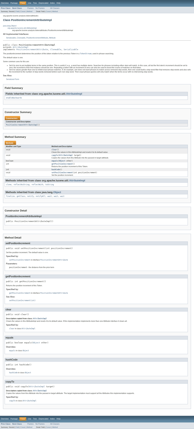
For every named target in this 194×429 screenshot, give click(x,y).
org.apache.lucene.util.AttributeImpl (22, 28)
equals (55, 161)
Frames (30, 8)
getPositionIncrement (62, 164)
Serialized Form (12, 79)
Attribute (52, 38)
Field (17, 11)
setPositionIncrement (62, 173)
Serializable (11, 38)
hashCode (56, 169)
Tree (35, 3)
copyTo (55, 155)
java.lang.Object (9, 26)
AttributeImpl (20, 47)
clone (8, 185)
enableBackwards (14, 98)
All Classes (54, 8)
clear (54, 150)
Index (52, 3)
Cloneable (21, 38)
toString (49, 185)
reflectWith (37, 185)
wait (49, 196)
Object (62, 161)
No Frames (40, 8)
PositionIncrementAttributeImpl (22, 125)
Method (29, 11)
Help (58, 3)
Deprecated (43, 3)
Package (14, 3)
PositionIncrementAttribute (37, 38)
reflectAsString (21, 185)
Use (29, 3)
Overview (5, 3)
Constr (22, 11)
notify (30, 196)
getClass (21, 196)
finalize (10, 196)
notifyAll (40, 196)
